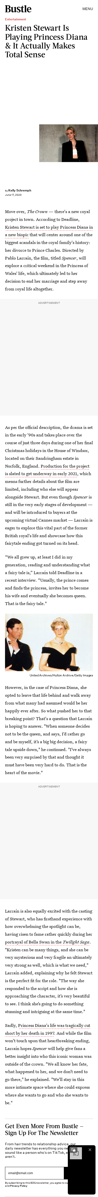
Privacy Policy (19, 1185)
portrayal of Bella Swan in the (47, 942)
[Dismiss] (90, 1150)
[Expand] (73, 1150)
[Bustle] (18, 9)
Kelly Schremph (19, 190)
